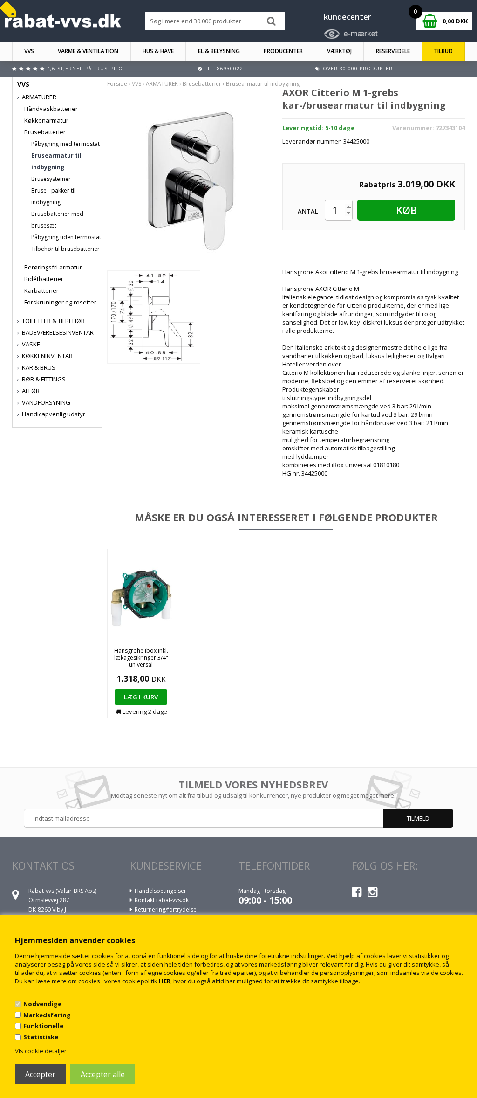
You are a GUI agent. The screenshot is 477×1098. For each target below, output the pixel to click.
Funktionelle (43, 1026)
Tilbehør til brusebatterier (65, 249)
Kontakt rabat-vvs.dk (162, 900)
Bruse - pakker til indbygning (53, 196)
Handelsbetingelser (160, 891)
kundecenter (347, 17)
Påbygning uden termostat (66, 237)
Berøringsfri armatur (53, 267)
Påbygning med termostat (65, 144)
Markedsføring (47, 1015)
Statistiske (40, 1037)
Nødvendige (42, 1004)
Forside (117, 84)
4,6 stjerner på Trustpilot (86, 68)
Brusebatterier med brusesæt (57, 219)
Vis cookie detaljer (41, 1051)
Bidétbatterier (43, 279)
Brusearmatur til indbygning (56, 161)
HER (164, 981)
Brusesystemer (51, 179)
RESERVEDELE (393, 51)
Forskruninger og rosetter (60, 302)
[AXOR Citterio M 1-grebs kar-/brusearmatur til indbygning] (189, 180)
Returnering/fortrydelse (166, 909)
